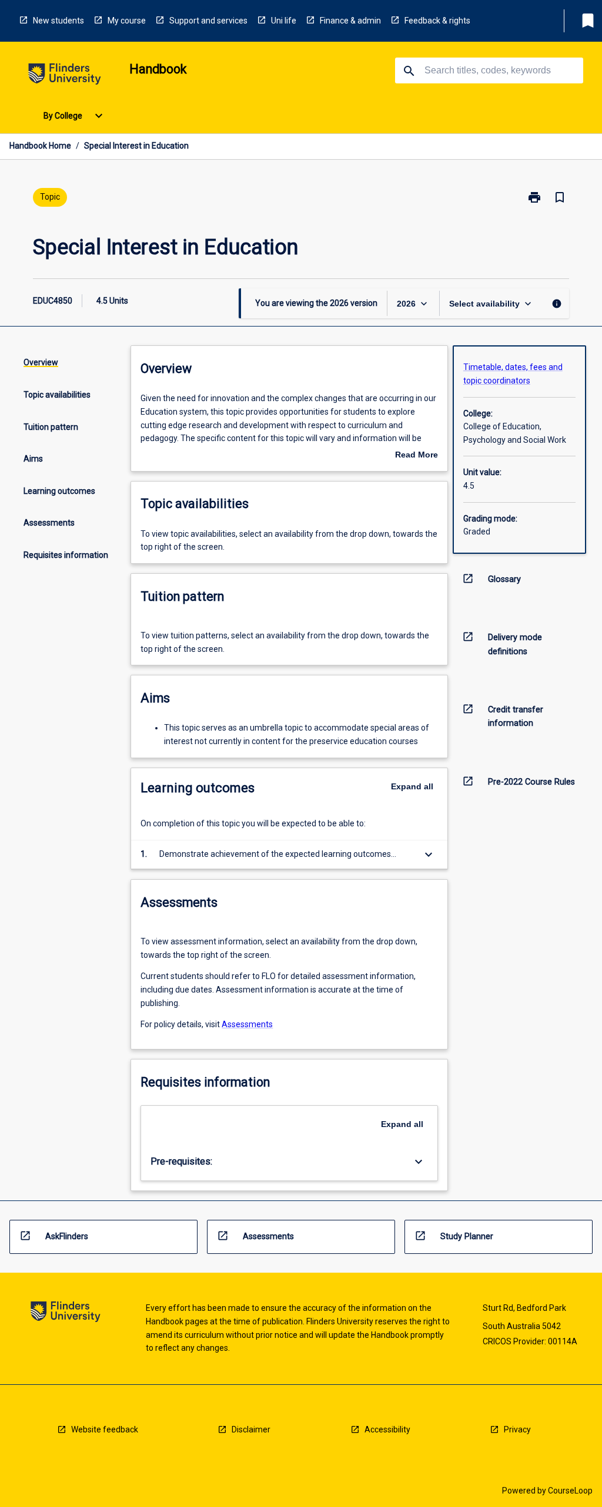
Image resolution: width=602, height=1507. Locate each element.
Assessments (247, 1024)
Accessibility (387, 1429)
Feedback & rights (437, 20)
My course (127, 20)
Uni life (283, 20)
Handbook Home (40, 145)
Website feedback (104, 1429)
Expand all (412, 786)
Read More (416, 456)
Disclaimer (251, 1429)
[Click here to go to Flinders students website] (65, 76)
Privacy (517, 1429)
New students (58, 20)
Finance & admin (350, 20)
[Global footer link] (65, 1313)
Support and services (208, 20)
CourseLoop (570, 1490)
